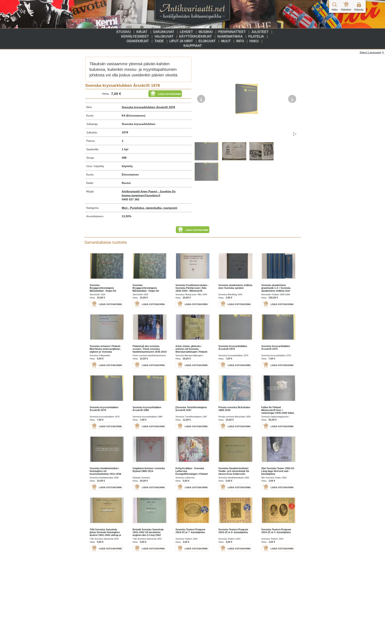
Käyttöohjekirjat (195, 36)
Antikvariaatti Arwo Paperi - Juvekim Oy (149, 191)
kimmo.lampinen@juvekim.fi (141, 195)
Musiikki (206, 31)
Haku (254, 41)
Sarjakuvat (163, 31)
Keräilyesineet (135, 36)
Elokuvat (207, 41)
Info (240, 41)
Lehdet (186, 31)
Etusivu (124, 31)
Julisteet (259, 31)
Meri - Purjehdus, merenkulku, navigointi (149, 207)
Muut (226, 41)
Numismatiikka (230, 36)
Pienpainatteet (232, 31)
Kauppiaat (192, 45)
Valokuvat (163, 36)
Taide (159, 41)
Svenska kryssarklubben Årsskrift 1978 (148, 107)
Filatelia (256, 36)
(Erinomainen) (135, 115)
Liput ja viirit (181, 41)
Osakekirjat (138, 41)
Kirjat (141, 31)
